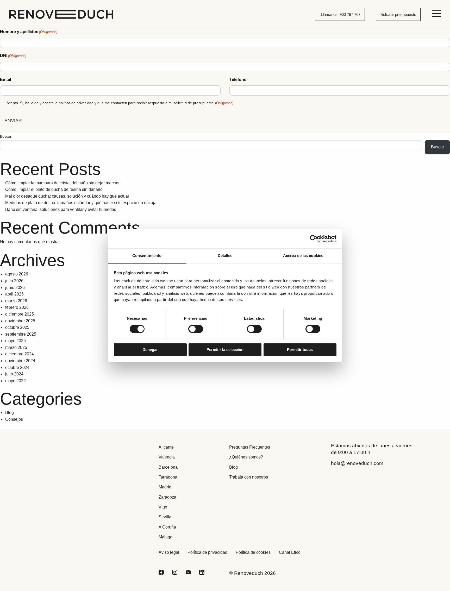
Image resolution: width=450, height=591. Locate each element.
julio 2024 (14, 374)
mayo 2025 (15, 340)
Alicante (166, 447)
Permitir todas (300, 349)
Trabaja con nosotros (248, 477)
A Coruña (167, 527)
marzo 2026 (16, 301)
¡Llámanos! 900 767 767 (340, 14)
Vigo (163, 507)
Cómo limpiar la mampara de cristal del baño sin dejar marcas (62, 183)
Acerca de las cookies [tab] (303, 255)
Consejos (14, 419)
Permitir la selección (225, 349)
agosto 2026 (16, 274)
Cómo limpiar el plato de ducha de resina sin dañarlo (54, 189)
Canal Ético (290, 552)
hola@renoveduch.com (357, 463)
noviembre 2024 (20, 361)
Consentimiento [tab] (146, 255)
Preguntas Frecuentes (249, 447)
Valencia (167, 457)
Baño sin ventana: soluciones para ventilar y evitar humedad (60, 209)
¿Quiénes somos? (246, 457)
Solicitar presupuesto (398, 14)
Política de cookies (253, 552)
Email (5, 79)
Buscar (5, 136)
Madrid (165, 487)
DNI (13, 55)
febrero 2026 (17, 307)
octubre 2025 (17, 327)
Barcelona (168, 467)
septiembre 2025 (20, 334)
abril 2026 (14, 294)
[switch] (195, 329)
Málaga (165, 537)
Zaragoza (167, 497)
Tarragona (168, 477)
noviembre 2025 (20, 321)
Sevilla (165, 517)
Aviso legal (169, 552)
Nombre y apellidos (28, 31)
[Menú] (436, 13)
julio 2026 (14, 281)
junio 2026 (15, 287)
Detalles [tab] (225, 255)
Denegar (150, 349)
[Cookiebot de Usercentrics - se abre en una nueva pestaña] (313, 239)
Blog (9, 412)
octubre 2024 (17, 367)
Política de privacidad (207, 552)
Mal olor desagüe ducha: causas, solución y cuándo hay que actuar (67, 196)
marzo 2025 (16, 347)
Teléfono (238, 79)
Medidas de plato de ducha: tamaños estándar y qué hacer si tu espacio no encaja (81, 202)
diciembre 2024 (19, 354)
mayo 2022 (15, 381)
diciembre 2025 (19, 314)
